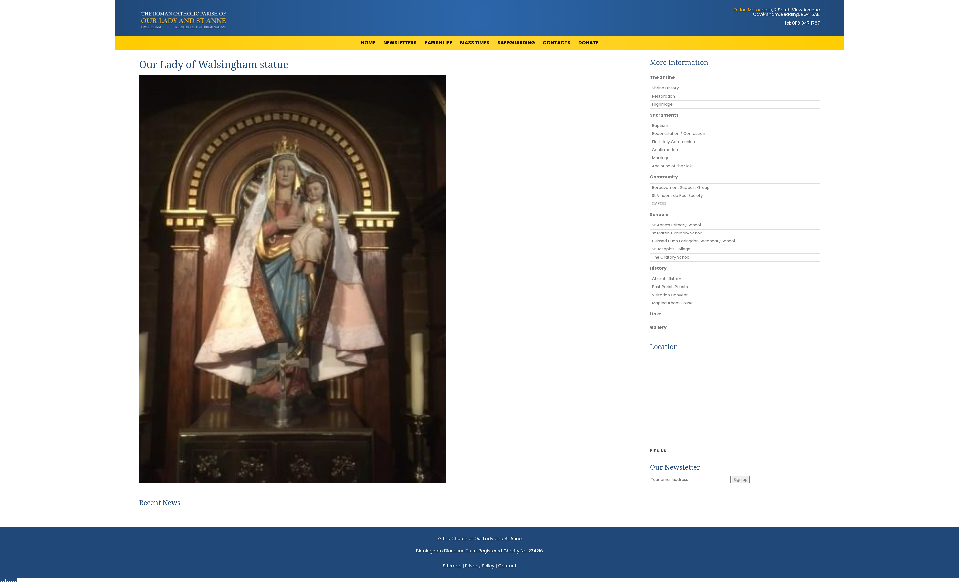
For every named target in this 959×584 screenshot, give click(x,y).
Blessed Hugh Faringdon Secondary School (693, 241)
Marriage (661, 158)
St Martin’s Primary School (677, 233)
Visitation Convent (670, 295)
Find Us (658, 450)
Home (368, 42)
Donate (588, 42)
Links (656, 314)
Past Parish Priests (670, 287)
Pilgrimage (662, 104)
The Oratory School (671, 257)
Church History (666, 279)
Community (664, 177)
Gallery (658, 327)
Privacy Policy (479, 566)
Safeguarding (516, 42)
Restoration (663, 96)
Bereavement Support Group (681, 187)
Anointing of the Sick (672, 166)
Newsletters (400, 42)
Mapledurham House (672, 303)
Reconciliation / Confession (678, 133)
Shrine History (665, 88)
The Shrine (662, 77)
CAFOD (659, 203)
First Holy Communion (673, 142)
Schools (659, 215)
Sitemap (452, 566)
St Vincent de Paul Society (677, 195)
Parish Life (438, 42)
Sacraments (664, 115)
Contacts (556, 42)
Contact (507, 566)
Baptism (660, 125)
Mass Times (474, 42)
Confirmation (665, 150)
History (658, 268)
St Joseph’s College (671, 249)
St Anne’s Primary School (676, 225)
